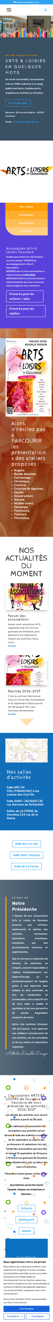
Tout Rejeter (37, 1316)
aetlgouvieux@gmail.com (25, 122)
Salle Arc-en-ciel (26, 843)
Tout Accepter (26, 1309)
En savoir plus (18, 103)
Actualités (26, 215)
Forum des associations (18, 617)
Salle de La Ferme (26, 866)
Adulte (26, 1231)
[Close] (50, 1260)
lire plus (12, 646)
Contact (26, 231)
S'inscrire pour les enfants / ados (21, 296)
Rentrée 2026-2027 (24, 691)
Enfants (26, 1208)
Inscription (26, 223)
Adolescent (26, 1219)
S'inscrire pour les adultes (21, 311)
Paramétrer (13, 1316)
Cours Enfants (26, 1257)
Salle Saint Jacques (26, 855)
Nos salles (26, 206)
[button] (10, 34)
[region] (26, 1290)
